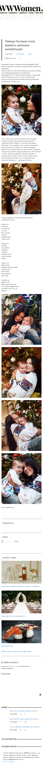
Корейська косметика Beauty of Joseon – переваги (20, 586)
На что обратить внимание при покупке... (25, 727)
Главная (11, 761)
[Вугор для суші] (22, 632)
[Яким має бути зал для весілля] (22, 602)
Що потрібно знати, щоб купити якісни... (25, 719)
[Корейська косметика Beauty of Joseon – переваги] (22, 572)
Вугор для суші (7, 646)
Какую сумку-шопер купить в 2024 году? (17, 651)
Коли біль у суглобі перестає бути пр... (24, 711)
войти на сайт (13, 666)
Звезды (13, 58)
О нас (5, 761)
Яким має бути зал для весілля (13, 616)
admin (30, 54)
